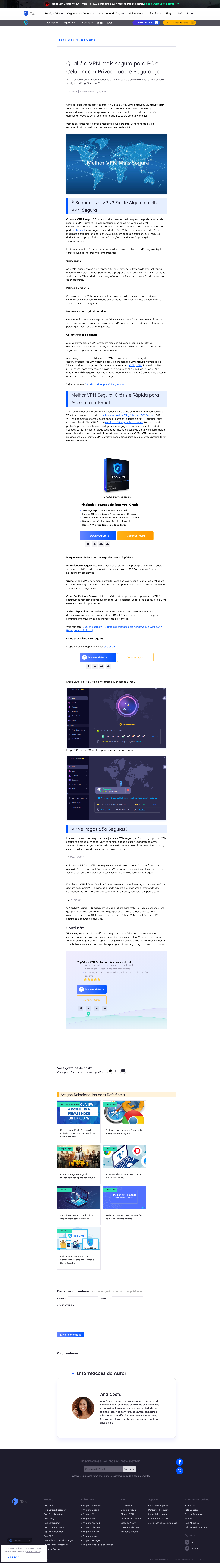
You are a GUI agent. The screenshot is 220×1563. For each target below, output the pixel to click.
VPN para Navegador (92, 1540)
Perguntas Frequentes (159, 1509)
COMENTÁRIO (65, 1305)
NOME (61, 1298)
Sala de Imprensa (194, 1514)
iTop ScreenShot (52, 1523)
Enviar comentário (70, 1334)
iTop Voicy (49, 1518)
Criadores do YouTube (196, 1527)
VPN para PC (87, 1514)
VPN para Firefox (90, 1531)
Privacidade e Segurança (69, 1104)
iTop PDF (48, 1536)
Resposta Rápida (129, 1531)
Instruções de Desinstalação (162, 1523)
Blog (100, 22)
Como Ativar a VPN (158, 1518)
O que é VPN (127, 1505)
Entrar (190, 13)
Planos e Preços (52, 1549)
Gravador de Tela (130, 1527)
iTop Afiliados (192, 1523)
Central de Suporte (158, 1505)
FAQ (109, 22)
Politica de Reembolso (159, 1559)
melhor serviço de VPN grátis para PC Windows (128, 415)
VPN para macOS (90, 1509)
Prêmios (189, 1518)
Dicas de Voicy (128, 1523)
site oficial (110, 646)
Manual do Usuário (158, 1514)
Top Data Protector (53, 1531)
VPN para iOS (88, 1518)
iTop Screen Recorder (55, 1509)
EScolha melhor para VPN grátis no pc (106, 384)
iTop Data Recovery (54, 1527)
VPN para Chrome (90, 1527)
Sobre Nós (190, 1505)
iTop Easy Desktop (53, 1514)
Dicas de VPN (110, 1104)
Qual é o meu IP (129, 1509)
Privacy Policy (33, 1551)
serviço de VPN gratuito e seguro (124, 422)
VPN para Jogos (65, 1149)
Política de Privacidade (184, 1559)
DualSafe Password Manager (58, 1540)
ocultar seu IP (79, 230)
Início (61, 39)
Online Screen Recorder (56, 1544)
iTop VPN (48, 1505)
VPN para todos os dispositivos (97, 1544)
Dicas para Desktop (131, 1518)
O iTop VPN (135, 365)
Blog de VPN (127, 1514)
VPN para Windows (85, 39)
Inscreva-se (129, 1469)
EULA (202, 1559)
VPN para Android (90, 1523)
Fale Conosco (191, 1509)
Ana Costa (71, 91)
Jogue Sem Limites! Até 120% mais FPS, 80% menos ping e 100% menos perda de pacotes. (113, 3)
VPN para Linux (89, 1536)
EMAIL (106, 1298)
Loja (180, 13)
